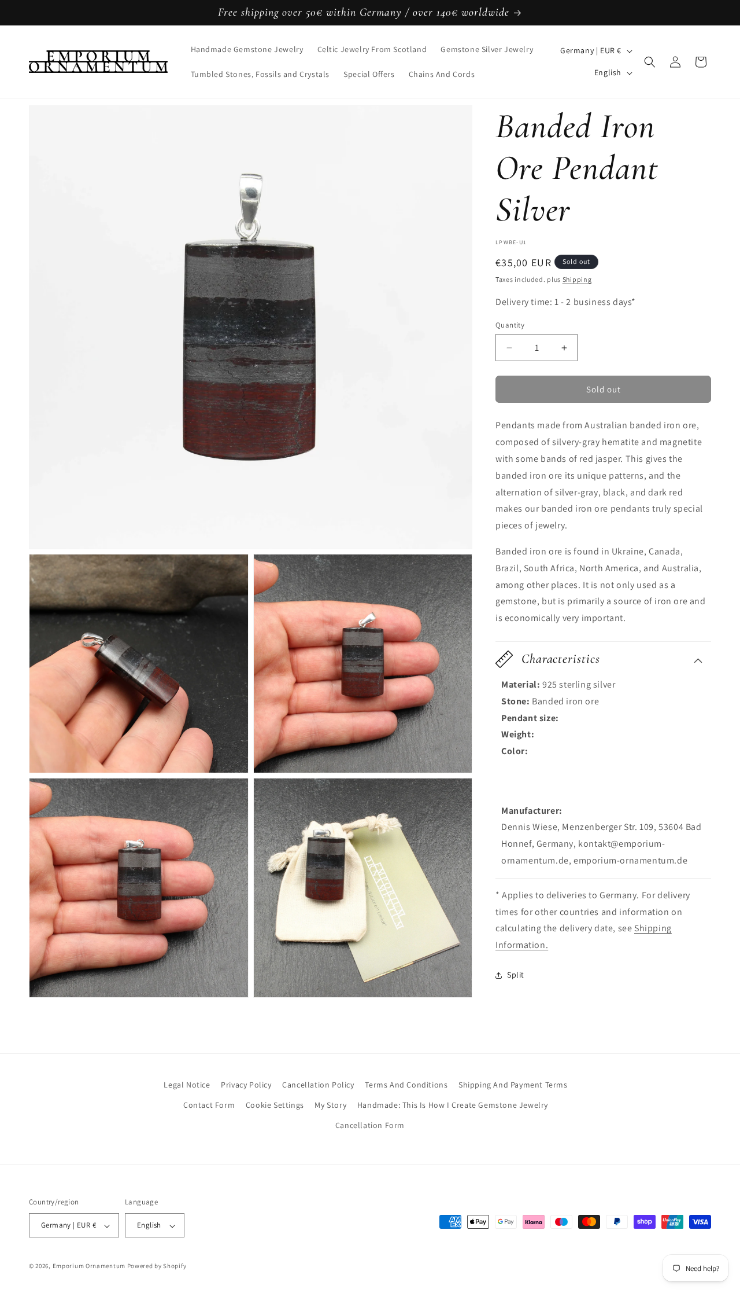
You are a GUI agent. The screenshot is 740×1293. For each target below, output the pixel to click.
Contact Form (209, 1105)
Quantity (509, 325)
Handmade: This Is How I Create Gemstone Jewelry (452, 1105)
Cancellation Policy (318, 1084)
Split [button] (515, 974)
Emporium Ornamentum (89, 1266)
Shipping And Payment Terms (513, 1084)
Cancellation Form (370, 1125)
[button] (650, 62)
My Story (330, 1105)
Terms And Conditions (406, 1084)
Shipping (577, 279)
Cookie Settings (275, 1105)
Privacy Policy (246, 1084)
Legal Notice (187, 1084)
